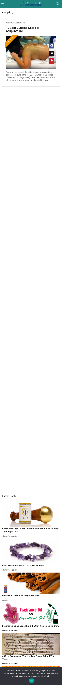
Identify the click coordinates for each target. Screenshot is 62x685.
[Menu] (3, 4)
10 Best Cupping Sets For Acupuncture (23, 29)
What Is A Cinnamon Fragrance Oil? (20, 595)
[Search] (57, 4)
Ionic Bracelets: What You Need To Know (23, 565)
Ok (31, 681)
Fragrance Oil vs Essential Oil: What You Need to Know (30, 626)
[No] (58, 675)
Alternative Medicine (15, 23)
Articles (5, 600)
